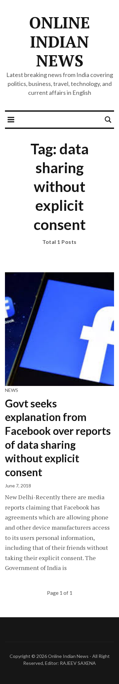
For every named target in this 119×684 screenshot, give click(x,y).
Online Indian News (59, 41)
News (11, 390)
